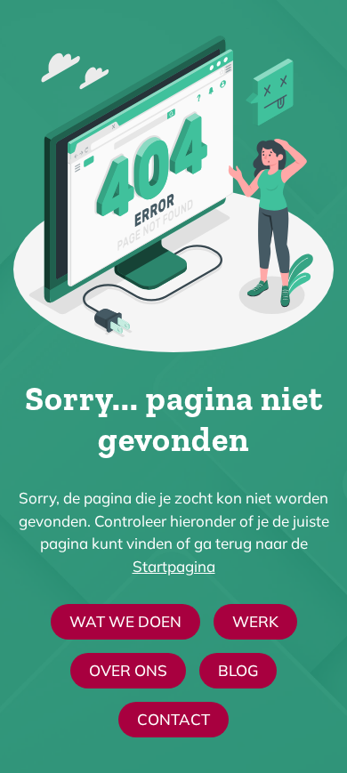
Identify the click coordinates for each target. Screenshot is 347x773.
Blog (238, 670)
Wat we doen (125, 621)
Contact (173, 719)
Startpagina (174, 566)
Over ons (128, 670)
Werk (255, 621)
